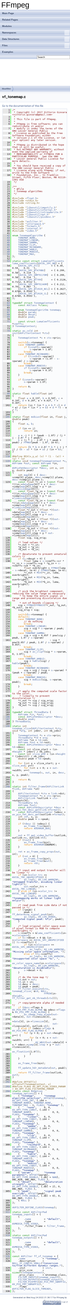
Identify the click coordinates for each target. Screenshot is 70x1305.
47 (6, 247)
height (18, 751)
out (27, 463)
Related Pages (10, 19)
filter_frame (36, 786)
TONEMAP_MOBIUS (28, 251)
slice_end (38, 754)
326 (6, 1256)
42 (6, 235)
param (31, 312)
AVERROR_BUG (42, 828)
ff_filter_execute (30, 989)
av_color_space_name (25, 963)
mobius (35, 417)
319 (6, 1235)
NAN (54, 1177)
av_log (28, 879)
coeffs (18, 323)
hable (34, 393)
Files (5, 45)
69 (6, 317)
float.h (32, 198)
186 (6, 716)
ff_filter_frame (39, 1072)
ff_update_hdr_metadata (34, 1068)
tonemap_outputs (23, 1237)
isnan (33, 347)
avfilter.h (34, 221)
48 (6, 249)
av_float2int (20, 1051)
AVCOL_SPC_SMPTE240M (33, 284)
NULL (44, 991)
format (54, 809)
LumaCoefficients (52, 261)
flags (61, 1009)
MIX (39, 572)
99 (6, 393)
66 (6, 310)
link (16, 789)
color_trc (36, 875)
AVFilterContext (30, 333)
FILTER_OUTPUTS (28, 1279)
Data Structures (10, 39)
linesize (19, 489)
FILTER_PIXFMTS (28, 1281)
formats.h (33, 226)
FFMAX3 (39, 605)
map (26, 475)
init (15, 333)
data (25, 484)
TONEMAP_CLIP (26, 244)
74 (6, 330)
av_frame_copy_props (40, 851)
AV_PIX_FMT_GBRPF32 (53, 1281)
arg (23, 730)
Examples (7, 52)
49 (6, 251)
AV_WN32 (40, 1042)
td (36, 737)
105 (6, 417)
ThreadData (41, 712)
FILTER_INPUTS (27, 1277)
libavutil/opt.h (37, 214)
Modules (7, 26)
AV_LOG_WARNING (48, 879)
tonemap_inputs (22, 1214)
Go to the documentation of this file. (23, 105)
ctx (46, 333)
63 (6, 303)
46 (6, 244)
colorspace (21, 935)
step (42, 1044)
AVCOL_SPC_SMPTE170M (33, 275)
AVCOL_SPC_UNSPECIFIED (49, 940)
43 (6, 237)
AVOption (37, 1091)
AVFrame (17, 463)
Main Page (8, 13)
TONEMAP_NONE (26, 237)
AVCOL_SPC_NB (46, 263)
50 (6, 254)
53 (6, 261)
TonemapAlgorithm (31, 235)
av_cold (27, 330)
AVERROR (39, 844)
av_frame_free (33, 826)
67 (6, 312)
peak (31, 317)
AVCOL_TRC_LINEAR (23, 889)
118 (6, 456)
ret (26, 816)
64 (6, 305)
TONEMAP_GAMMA (27, 242)
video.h (32, 230)
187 (6, 719)
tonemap (55, 310)
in (32, 714)
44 (6, 240)
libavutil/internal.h (41, 210)
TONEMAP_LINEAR (28, 240)
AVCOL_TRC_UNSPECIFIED (27, 877)
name (28, 1219)
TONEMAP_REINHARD (29, 247)
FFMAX (27, 442)
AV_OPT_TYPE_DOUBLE (25, 1177)
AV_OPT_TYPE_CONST (24, 1109)
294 (6, 1091)
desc (44, 468)
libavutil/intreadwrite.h (44, 212)
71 (6, 321)
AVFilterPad (39, 1212)
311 (6, 1212)
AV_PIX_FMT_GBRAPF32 (25, 1284)
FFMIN (47, 993)
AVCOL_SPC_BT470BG (32, 270)
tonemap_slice (21, 728)
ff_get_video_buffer (40, 835)
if (25, 368)
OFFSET (48, 1098)
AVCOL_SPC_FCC (29, 265)
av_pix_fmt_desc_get (25, 809)
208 (6, 786)
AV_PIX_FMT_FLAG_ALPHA (27, 1009)
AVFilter (26, 1256)
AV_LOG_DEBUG (46, 916)
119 (6, 461)
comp (31, 1044)
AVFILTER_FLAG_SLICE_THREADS (31, 1288)
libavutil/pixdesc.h (40, 217)
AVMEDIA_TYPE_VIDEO (25, 1223)
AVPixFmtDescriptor (25, 468)
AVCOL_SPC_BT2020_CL (33, 293)
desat (31, 314)
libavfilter (6, 89)
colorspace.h (35, 224)
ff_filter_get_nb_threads (29, 998)
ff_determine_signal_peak (29, 914)
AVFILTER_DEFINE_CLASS (27, 1207)
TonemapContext (44, 303)
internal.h (34, 228)
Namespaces (9, 32)
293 (6, 1086)
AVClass (32, 305)
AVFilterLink (55, 786)
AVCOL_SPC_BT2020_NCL (34, 289)
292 (6, 1082)
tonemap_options (23, 1093)
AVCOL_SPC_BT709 (30, 279)
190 (6, 726)
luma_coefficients (24, 263)
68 (6, 314)
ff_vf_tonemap (43, 1256)
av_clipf (38, 651)
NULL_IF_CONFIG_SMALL (26, 1263)
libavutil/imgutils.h (41, 207)
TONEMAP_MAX (26, 254)
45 (6, 242)
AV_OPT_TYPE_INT (23, 1100)
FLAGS (40, 1105)
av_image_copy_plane (37, 1014)
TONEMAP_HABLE (27, 249)
